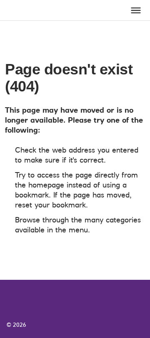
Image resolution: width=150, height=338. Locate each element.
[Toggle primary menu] (136, 10)
